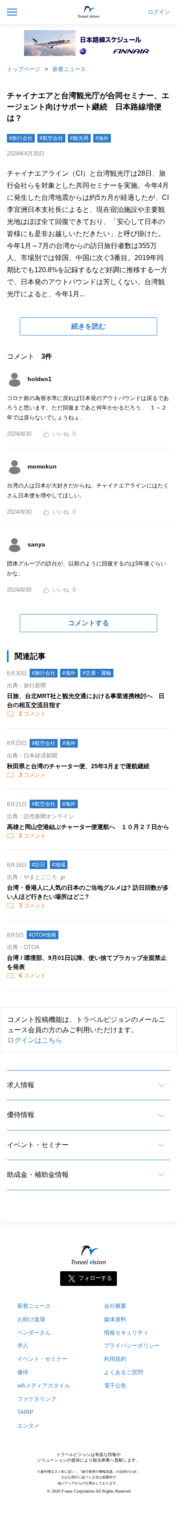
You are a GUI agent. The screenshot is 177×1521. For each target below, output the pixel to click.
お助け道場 (31, 1319)
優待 (22, 1372)
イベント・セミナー (38, 1145)
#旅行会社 (21, 138)
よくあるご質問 (123, 1372)
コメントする (88, 623)
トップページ (23, 69)
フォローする (95, 1278)
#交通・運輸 (96, 673)
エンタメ (28, 1425)
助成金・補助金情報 (38, 1174)
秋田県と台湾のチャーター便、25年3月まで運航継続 (78, 766)
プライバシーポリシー (132, 1345)
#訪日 (38, 865)
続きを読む (88, 326)
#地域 (58, 865)
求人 (22, 1345)
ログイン (159, 12)
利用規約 (115, 1359)
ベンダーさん (34, 1332)
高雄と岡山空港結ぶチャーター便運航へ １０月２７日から (88, 826)
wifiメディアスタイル (43, 1385)
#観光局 (79, 138)
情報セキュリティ (126, 1332)
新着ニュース (69, 69)
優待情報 (20, 1114)
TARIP (25, 1412)
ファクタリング (36, 1399)
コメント (32, 714)
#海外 (102, 138)
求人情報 (20, 1085)
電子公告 (115, 1385)
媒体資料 (115, 1319)
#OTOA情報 (42, 935)
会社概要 (115, 1306)
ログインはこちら (34, 1040)
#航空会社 (51, 138)
